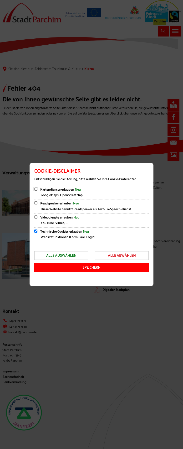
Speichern (92, 268)
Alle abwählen (122, 256)
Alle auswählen (61, 256)
